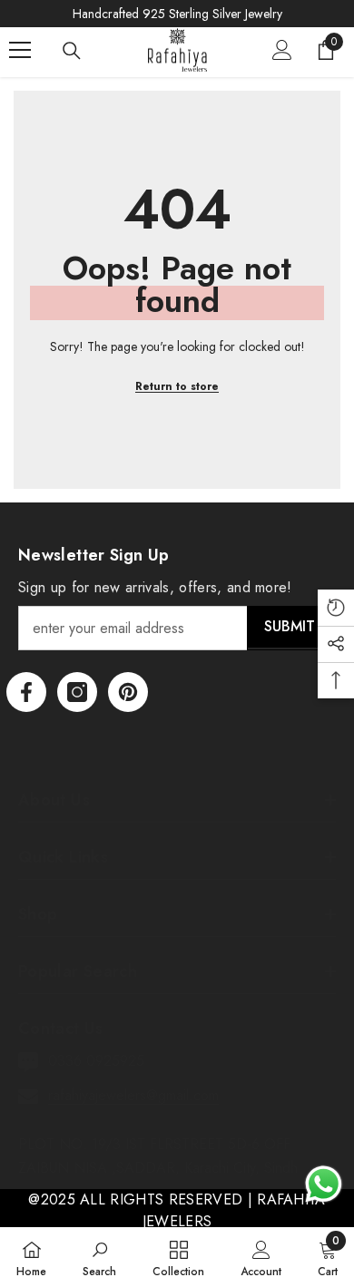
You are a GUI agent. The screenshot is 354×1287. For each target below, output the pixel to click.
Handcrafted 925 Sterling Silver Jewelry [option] (177, 14)
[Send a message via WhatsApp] (323, 1184)
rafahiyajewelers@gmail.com (133, 1095)
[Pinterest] (128, 692)
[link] (99, 1257)
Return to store (177, 386)
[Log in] (282, 50)
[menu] (20, 50)
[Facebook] (26, 692)
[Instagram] (77, 692)
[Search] (72, 51)
